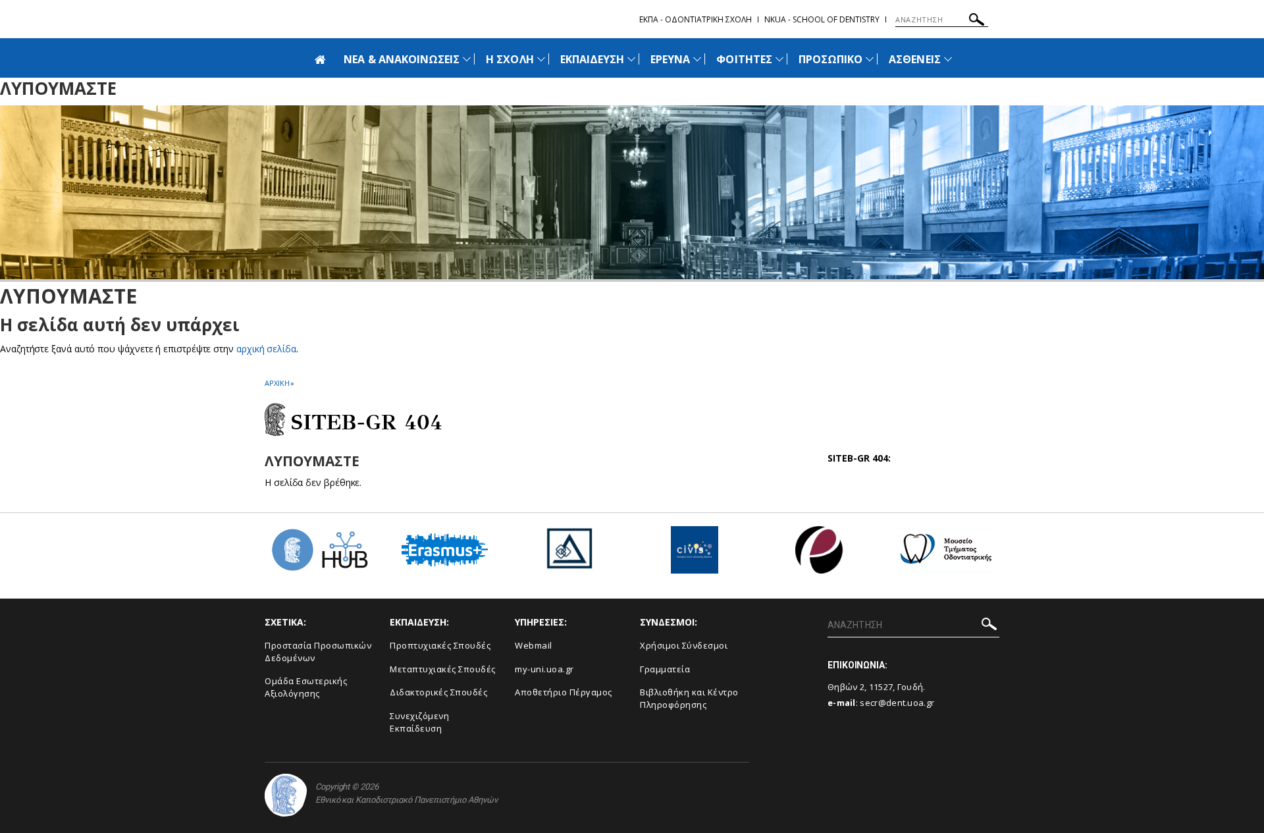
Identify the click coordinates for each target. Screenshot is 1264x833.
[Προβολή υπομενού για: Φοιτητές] (779, 59)
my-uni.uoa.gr (544, 669)
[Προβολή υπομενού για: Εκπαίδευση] (631, 59)
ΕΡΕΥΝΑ (670, 59)
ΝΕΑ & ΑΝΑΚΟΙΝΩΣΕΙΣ (402, 59)
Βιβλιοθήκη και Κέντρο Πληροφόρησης (689, 698)
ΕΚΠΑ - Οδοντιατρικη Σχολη (695, 19)
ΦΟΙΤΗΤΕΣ (744, 59)
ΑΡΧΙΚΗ (277, 383)
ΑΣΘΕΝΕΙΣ (914, 59)
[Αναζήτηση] (976, 21)
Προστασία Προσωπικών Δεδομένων (318, 651)
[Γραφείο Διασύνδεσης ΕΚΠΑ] (569, 554)
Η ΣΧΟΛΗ (509, 59)
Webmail (533, 645)
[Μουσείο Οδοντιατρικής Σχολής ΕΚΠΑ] (944, 555)
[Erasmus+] (445, 554)
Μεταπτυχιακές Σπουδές (443, 669)
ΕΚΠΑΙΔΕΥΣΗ (592, 59)
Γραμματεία (665, 669)
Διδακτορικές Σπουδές (438, 692)
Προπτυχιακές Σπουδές (440, 645)
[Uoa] (286, 795)
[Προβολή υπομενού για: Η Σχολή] (541, 59)
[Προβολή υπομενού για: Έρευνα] (697, 59)
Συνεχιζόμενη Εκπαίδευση (419, 722)
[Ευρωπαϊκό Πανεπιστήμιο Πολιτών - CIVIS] (694, 554)
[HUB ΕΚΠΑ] (319, 554)
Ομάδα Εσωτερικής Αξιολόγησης (306, 687)
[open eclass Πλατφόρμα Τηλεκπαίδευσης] (819, 554)
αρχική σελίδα (266, 348)
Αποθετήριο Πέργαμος (563, 692)
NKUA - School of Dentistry (822, 19)
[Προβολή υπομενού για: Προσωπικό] (869, 59)
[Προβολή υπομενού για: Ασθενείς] (948, 59)
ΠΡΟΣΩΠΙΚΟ (830, 59)
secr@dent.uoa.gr (897, 703)
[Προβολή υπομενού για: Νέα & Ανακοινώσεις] (467, 59)
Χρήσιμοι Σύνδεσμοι (683, 645)
